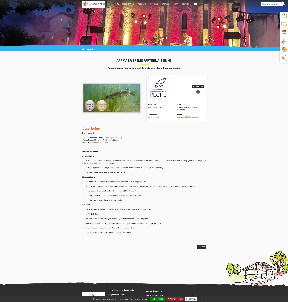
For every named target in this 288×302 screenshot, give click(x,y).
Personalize (191, 299)
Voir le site (198, 86)
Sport (175, 4)
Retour (202, 247)
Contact (195, 4)
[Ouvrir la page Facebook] (198, 92)
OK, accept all (158, 299)
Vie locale (142, 4)
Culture (165, 4)
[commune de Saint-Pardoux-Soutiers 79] (83, 49)
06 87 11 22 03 (153, 117)
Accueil (118, 4)
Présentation (128, 4)
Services (185, 4)
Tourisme (154, 4)
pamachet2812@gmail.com (187, 117)
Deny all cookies (176, 299)
